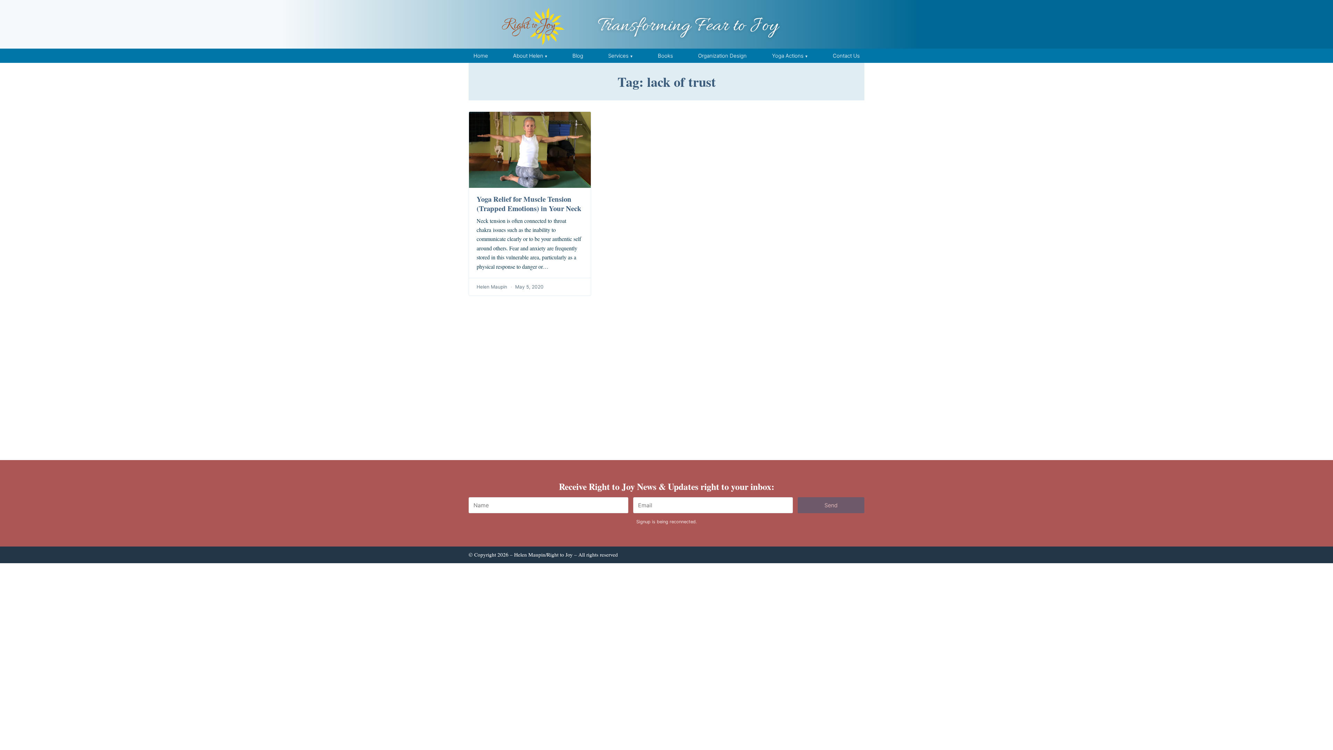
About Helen (528, 55)
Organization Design (722, 55)
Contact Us (846, 55)
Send (831, 505)
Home (480, 55)
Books (665, 55)
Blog (577, 55)
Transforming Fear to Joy (688, 26)
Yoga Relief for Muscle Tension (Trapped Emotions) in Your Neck (529, 204)
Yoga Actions (788, 55)
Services (618, 55)
